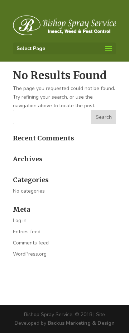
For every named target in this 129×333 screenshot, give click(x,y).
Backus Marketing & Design (81, 323)
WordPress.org (30, 254)
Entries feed (26, 231)
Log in (20, 220)
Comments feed (31, 242)
